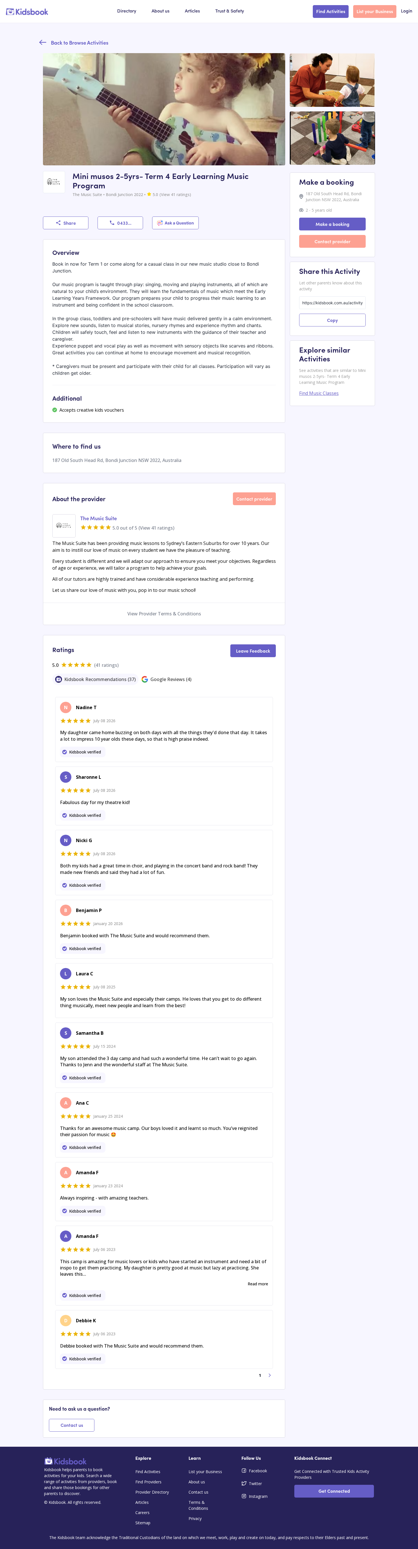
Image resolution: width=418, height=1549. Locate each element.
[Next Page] (269, 1375)
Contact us (72, 1425)
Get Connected (334, 1491)
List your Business (375, 11)
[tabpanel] (164, 1037)
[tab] (95, 679)
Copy (332, 320)
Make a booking (332, 224)
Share (69, 223)
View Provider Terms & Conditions (164, 614)
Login (406, 11)
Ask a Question (179, 222)
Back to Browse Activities (79, 42)
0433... (124, 223)
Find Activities (330, 11)
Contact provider (254, 498)
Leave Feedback (253, 651)
